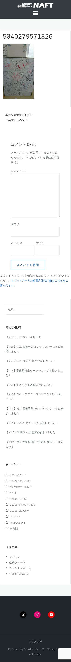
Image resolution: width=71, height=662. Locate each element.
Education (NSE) (20, 481)
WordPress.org (18, 573)
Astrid (55, 649)
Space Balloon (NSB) (23, 504)
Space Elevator (19, 510)
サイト (40, 242)
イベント (15, 516)
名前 (15, 224)
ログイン (14, 556)
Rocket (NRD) (18, 498)
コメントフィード (20, 568)
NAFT (13, 492)
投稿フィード (17, 562)
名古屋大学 (35, 641)
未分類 (14, 528)
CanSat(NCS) (18, 475)
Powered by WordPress (23, 649)
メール (17, 242)
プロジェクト (18, 522)
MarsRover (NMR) (21, 487)
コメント (18, 171)
